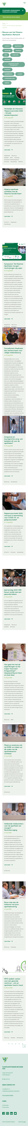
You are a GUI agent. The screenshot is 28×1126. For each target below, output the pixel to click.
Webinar (7, 83)
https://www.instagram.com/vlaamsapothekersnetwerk (7, 1113)
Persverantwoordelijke (7, 1095)
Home (4, 23)
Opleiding (7, 59)
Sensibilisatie (8, 74)
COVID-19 (7, 46)
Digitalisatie (18, 46)
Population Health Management (14, 64)
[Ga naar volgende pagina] (24, 1046)
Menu (24, 2)
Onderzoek (15, 55)
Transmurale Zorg (10, 78)
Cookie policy (5, 1105)
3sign (24, 1121)
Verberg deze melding (22, 10)
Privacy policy (5, 1107)
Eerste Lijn (7, 50)
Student (20, 74)
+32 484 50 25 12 (6, 1089)
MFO (6, 55)
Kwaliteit (18, 50)
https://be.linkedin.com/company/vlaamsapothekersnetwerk (11, 1113)
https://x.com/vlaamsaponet (15, 1113)
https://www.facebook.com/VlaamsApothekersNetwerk (3, 1113)
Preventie (7, 69)
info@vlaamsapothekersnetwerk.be (10, 1091)
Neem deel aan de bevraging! (11, 17)
